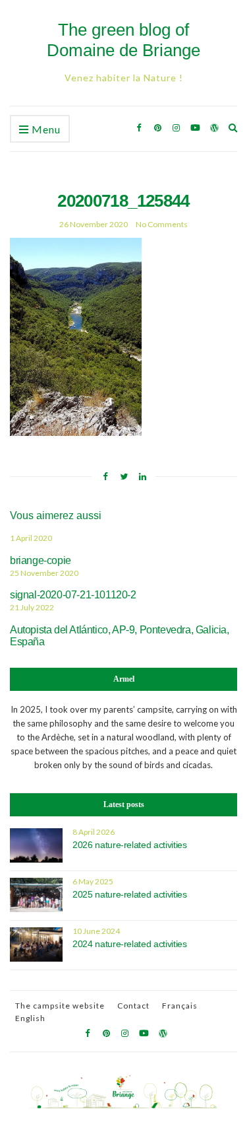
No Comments (162, 224)
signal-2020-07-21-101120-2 (73, 594)
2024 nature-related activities (129, 944)
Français (180, 1006)
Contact (133, 1006)
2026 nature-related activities (129, 844)
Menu (45, 129)
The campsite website (60, 1006)
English (30, 1018)
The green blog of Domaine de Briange (123, 40)
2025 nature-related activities (129, 894)
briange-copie (40, 560)
